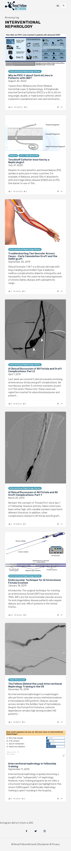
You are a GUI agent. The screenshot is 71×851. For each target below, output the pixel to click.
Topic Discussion (17, 680)
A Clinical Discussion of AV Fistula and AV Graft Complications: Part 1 (33, 494)
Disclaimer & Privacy (49, 844)
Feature (13, 156)
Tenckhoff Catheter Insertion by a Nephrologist (28, 161)
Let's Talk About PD (29, 156)
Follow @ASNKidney (19, 818)
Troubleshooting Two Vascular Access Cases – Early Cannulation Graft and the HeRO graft (32, 256)
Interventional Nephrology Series (24, 71)
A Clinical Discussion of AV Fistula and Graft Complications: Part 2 (35, 370)
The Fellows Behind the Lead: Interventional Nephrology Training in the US (35, 685)
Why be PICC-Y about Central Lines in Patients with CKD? (30, 77)
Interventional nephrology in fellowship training (32, 765)
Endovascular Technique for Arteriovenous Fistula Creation (34, 581)
